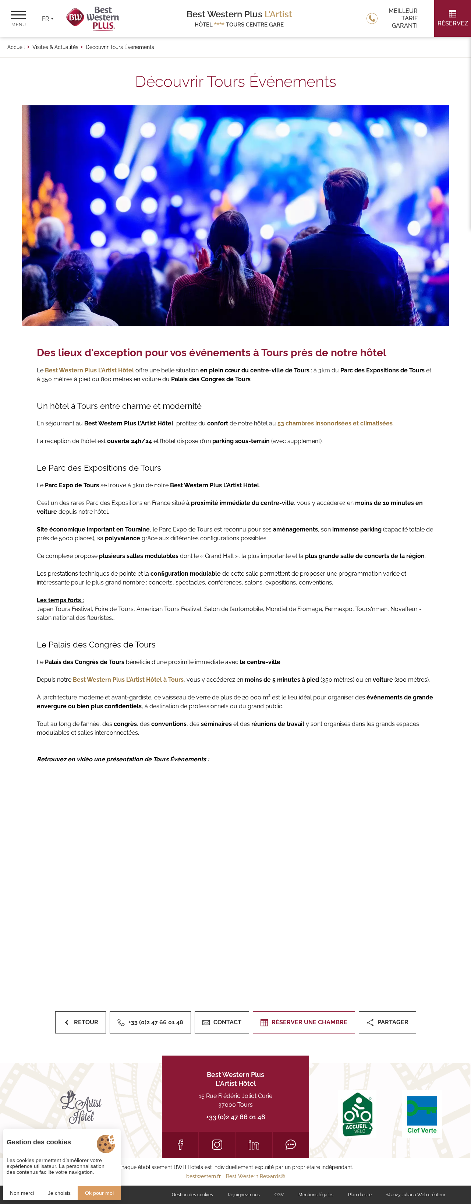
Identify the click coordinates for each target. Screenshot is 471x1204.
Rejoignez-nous (244, 1194)
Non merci (22, 1193)
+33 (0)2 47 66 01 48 (235, 1117)
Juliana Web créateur (423, 1194)
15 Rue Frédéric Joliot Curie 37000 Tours (235, 1100)
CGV (279, 1194)
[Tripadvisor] (291, 1145)
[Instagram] (217, 1145)
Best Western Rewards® (255, 1176)
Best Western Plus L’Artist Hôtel (89, 370)
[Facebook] (180, 1145)
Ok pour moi (99, 1193)
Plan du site (360, 1194)
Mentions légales (315, 1194)
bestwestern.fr (203, 1176)
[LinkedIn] (254, 1145)
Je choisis (59, 1193)
